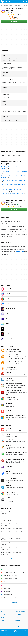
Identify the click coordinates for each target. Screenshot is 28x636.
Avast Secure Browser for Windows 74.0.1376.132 (11, 553)
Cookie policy (18, 614)
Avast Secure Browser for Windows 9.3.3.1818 (11, 512)
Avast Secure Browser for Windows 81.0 (12, 535)
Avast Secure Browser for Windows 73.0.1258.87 (11, 543)
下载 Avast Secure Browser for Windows (12, 193)
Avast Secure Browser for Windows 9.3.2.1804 (11, 524)
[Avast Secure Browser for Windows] (3, 11)
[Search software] (23, 1)
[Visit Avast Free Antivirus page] (14, 17)
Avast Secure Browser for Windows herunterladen (11, 189)
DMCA (16, 623)
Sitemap (3, 620)
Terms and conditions (20, 611)
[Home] (1, 5)
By (11, 12)
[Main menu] (26, 1)
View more (14, 558)
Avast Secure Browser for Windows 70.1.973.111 (11, 539)
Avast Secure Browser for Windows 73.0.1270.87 (11, 548)
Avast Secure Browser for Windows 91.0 (12, 528)
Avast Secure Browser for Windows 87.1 (12, 531)
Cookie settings (19, 626)
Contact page (19, 251)
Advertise (3, 617)
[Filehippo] (5, 1)
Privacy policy (18, 617)
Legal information (19, 620)
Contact (3, 614)
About (3, 611)
